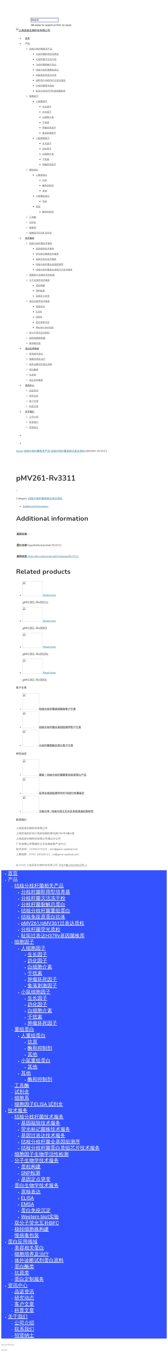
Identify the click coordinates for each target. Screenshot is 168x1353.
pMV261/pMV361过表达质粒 (51, 80)
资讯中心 (29, 385)
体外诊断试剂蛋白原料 (40, 364)
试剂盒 (32, 222)
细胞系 (32, 227)
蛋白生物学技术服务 (39, 301)
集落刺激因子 (49, 133)
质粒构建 (40, 285)
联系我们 (33, 422)
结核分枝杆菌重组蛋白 (47, 70)
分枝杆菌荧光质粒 (45, 85)
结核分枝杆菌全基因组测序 (49, 264)
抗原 (44, 180)
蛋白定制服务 (36, 380)
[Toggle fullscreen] (9, 1344)
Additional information (35, 506)
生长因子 (47, 106)
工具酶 (32, 217)
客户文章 (33, 401)
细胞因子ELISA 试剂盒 (40, 233)
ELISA (39, 311)
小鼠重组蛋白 (43, 196)
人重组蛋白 (41, 175)
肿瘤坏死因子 (49, 127)
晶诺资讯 (33, 390)
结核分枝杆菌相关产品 (40, 48)
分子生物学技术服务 (39, 280)
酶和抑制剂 (48, 185)
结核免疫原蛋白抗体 (46, 75)
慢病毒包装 (35, 343)
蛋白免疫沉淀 (43, 322)
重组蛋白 (33, 169)
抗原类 (32, 374)
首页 (27, 38)
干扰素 (45, 122)
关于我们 (29, 411)
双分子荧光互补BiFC (39, 332)
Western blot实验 (44, 327)
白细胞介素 (48, 117)
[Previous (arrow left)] (2, 1350)
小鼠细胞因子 (43, 138)
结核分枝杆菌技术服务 (40, 243)
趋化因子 (47, 112)
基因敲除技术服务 (45, 248)
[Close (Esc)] (2, 1344)
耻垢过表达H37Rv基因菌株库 (50, 91)
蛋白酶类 (33, 369)
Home (19, 451)
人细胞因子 (41, 101)
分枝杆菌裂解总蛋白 (46, 64)
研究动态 (33, 396)
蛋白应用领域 (32, 348)
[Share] (6, 1344)
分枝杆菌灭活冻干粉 (46, 59)
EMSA (39, 317)
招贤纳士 (33, 427)
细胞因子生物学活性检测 (41, 275)
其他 (44, 190)
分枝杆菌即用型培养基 (47, 54)
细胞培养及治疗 (37, 359)
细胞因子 (33, 96)
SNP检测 (40, 290)
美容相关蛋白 (36, 353)
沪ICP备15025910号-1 (73, 865)
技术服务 (29, 238)
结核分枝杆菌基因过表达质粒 (68, 451)
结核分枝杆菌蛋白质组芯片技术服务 (54, 269)
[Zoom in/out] (12, 1344)
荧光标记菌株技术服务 (47, 254)
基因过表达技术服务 (46, 259)
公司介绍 (33, 417)
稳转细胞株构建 (37, 338)
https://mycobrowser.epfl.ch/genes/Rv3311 (53, 556)
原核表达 (40, 306)
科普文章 (33, 406)
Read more (49, 595)
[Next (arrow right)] (6, 1350)
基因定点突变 (43, 296)
